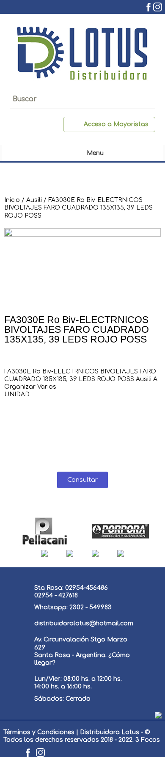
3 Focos (147, 740)
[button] (82, 480)
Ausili (34, 200)
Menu (95, 153)
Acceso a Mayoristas (116, 124)
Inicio (12, 200)
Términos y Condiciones (38, 732)
